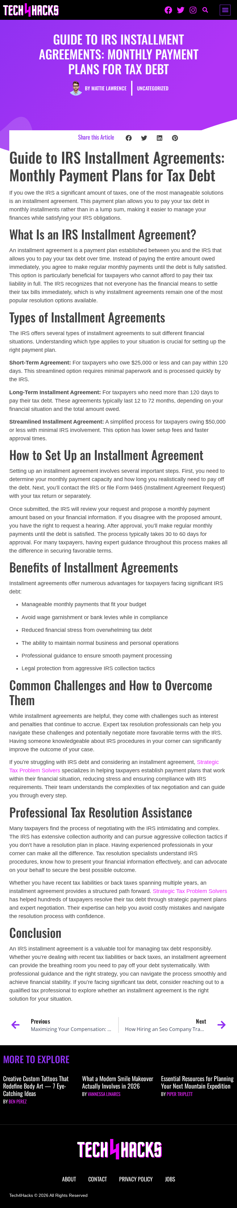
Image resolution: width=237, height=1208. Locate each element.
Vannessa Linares (104, 1093)
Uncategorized (152, 88)
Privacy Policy (136, 1179)
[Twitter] (181, 10)
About (69, 1179)
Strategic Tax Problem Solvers (190, 891)
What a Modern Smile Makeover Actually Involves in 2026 (117, 1082)
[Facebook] (168, 10)
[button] (225, 10)
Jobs (170, 1179)
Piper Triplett (180, 1093)
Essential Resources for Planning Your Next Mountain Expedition (197, 1082)
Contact (97, 1179)
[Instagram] (193, 10)
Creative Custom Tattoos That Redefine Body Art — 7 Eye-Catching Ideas (36, 1086)
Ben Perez (18, 1101)
